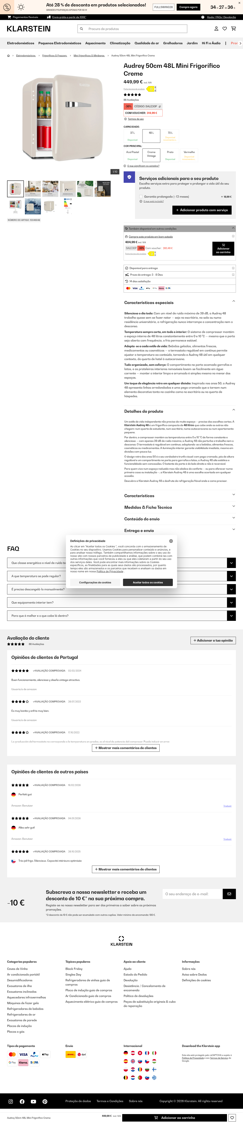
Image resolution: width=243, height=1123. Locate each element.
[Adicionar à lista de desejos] (232, 1118)
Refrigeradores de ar (21, 1014)
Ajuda (127, 969)
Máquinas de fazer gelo (23, 1003)
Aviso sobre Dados (194, 974)
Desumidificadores (19, 980)
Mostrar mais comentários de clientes (127, 748)
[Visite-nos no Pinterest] (44, 1101)
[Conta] (216, 29)
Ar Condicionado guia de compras (88, 996)
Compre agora (188, 7)
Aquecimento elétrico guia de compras (91, 1001)
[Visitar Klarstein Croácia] (133, 1069)
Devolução (131, 980)
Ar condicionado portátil (23, 974)
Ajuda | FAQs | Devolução (221, 17)
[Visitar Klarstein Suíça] (140, 1053)
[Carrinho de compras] (233, 29)
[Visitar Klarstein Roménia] (140, 1069)
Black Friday (73, 969)
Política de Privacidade (193, 1058)
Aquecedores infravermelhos (26, 997)
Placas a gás (15, 1031)
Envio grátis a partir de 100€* (69, 17)
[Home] (11, 55)
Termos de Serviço (219, 1058)
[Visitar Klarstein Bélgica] (126, 1078)
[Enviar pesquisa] (81, 29)
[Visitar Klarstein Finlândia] (154, 1069)
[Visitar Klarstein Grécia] (154, 1078)
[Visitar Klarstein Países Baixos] (133, 1078)
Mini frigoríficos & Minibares (89, 55)
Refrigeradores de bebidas (25, 1009)
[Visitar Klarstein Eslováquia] (140, 1061)
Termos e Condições (110, 1101)
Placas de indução (19, 1026)
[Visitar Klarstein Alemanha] (126, 1053)
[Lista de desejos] (225, 29)
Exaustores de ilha (19, 986)
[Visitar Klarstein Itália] (154, 1053)
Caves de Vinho (17, 969)
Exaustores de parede (22, 1020)
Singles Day (73, 974)
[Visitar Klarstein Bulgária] (147, 1069)
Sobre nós (189, 969)
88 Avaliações (131, 99)
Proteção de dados (78, 1101)
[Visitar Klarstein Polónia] (126, 1069)
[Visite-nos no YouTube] (33, 1101)
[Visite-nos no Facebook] (22, 1101)
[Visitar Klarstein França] (147, 1053)
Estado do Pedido (135, 974)
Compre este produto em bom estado (151, 236)
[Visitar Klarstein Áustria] (133, 1053)
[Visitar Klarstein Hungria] (154, 1061)
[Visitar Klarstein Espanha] (126, 1061)
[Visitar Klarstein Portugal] (140, 1078)
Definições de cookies (196, 980)
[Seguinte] (240, 43)
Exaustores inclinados (21, 991)
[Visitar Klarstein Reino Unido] (133, 1061)
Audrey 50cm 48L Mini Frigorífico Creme (133, 55)
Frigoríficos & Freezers (54, 55)
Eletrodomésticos (26, 55)
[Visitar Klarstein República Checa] (147, 1061)
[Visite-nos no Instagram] (10, 1101)
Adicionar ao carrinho (178, 1118)
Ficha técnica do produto (134, 89)
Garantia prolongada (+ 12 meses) (166, 196)
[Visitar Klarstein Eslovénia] (147, 1078)
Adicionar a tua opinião (214, 640)
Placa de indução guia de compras (88, 990)
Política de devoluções (138, 996)
